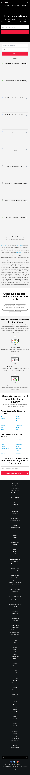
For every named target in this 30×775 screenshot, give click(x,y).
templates (18, 252)
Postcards (15, 647)
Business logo (15, 689)
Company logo (15, 696)
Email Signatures (15, 638)
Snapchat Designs (15, 599)
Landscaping (19, 444)
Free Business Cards (15, 509)
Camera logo (15, 692)
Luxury (17, 416)
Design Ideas (15, 502)
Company (3, 420)
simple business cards (10, 305)
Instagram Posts (15, 575)
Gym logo (15, 723)
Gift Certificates (15, 651)
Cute (2, 427)
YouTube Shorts (15, 627)
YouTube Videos (15, 629)
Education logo (15, 711)
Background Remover (15, 520)
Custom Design (15, 513)
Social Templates (15, 492)
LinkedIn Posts (15, 587)
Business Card (18, 244)
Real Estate (18, 450)
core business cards (9, 307)
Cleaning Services (5, 448)
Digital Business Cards (15, 527)
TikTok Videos (15, 606)
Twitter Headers (15, 618)
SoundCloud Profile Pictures (15, 604)
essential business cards (15, 312)
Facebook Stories (15, 563)
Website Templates (15, 497)
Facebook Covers (15, 566)
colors (15, 254)
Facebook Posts (15, 561)
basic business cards (20, 307)
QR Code (15, 670)
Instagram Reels (15, 577)
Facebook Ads (15, 570)
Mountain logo (15, 731)
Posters (15, 649)
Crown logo (15, 701)
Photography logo (15, 738)
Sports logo (15, 749)
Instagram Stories (15, 580)
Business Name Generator (15, 516)
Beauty (2, 444)
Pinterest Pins (15, 591)
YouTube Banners (15, 625)
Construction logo (15, 699)
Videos (15, 661)
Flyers (15, 644)
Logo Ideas (15, 499)
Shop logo (15, 745)
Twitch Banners (15, 613)
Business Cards (15, 5)
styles (12, 254)
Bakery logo (15, 682)
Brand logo (15, 687)
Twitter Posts (15, 620)
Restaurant (18, 453)
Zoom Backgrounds (15, 634)
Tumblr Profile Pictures (15, 609)
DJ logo (15, 704)
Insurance (18, 442)
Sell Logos (15, 551)
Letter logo (15, 725)
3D (1, 416)
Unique (17, 429)
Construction (4, 450)
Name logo (15, 736)
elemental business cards (8, 309)
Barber (2, 442)
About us (15, 537)
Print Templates (15, 495)
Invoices (15, 640)
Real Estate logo (15, 740)
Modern (17, 420)
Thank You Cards (15, 656)
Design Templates (15, 490)
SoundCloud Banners (15, 602)
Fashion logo (15, 714)
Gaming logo (15, 721)
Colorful (3, 418)
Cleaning (3, 446)
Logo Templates (15, 488)
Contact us (15, 544)
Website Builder (15, 523)
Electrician (3, 453)
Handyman (18, 439)
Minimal (18, 418)
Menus (15, 642)
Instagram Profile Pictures (15, 582)
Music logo (15, 733)
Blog (15, 539)
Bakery (2, 439)
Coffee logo (15, 694)
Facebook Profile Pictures (15, 573)
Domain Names (15, 529)
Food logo (15, 718)
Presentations (15, 672)
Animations (15, 663)
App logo (15, 680)
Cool (2, 423)
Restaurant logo (15, 742)
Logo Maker (6, 5)
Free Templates (15, 511)
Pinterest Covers (15, 594)
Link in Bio (15, 525)
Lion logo (15, 729)
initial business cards (21, 305)
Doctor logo (15, 707)
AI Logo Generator (15, 518)
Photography (19, 448)
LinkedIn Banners (15, 584)
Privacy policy (15, 549)
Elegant (2, 429)
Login (15, 553)
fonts (20, 254)
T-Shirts (15, 658)
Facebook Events (15, 568)
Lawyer (17, 446)
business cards (19, 245)
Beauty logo (15, 685)
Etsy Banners (15, 668)
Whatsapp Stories (15, 622)
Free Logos (15, 506)
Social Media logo (15, 747)
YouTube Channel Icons (15, 632)
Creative (3, 425)
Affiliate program (15, 542)
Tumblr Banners (15, 611)
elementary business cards (21, 309)
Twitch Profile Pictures (15, 616)
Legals (15, 546)
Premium (18, 423)
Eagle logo (15, 709)
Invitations (15, 654)
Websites (24, 5)
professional (4, 245)
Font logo (15, 716)
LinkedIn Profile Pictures (15, 589)
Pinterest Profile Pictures (15, 596)
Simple (17, 427)
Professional (19, 425)
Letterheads (15, 665)
